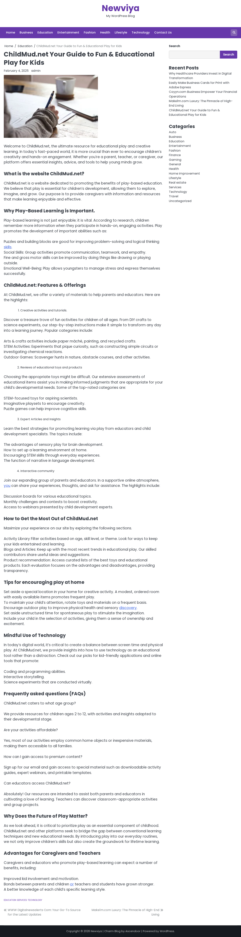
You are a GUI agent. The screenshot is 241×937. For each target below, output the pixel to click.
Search (174, 46)
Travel (173, 196)
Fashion (90, 32)
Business (26, 32)
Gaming (175, 159)
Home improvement (184, 173)
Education (45, 32)
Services (22, 900)
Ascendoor (132, 931)
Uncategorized (180, 201)
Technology (141, 32)
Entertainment (68, 32)
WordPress (167, 931)
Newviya (121, 8)
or (72, 884)
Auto (172, 132)
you (7, 485)
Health (105, 32)
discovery (128, 607)
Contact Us (163, 32)
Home (10, 32)
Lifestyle (121, 32)
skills (7, 247)
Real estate (177, 182)
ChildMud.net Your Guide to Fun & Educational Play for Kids (194, 112)
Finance (175, 155)
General (175, 164)
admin (35, 71)
